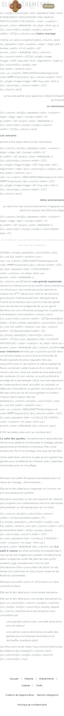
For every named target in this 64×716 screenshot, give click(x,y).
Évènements (46, 678)
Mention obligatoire (47, 695)
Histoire (28, 678)
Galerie (26, 685)
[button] (31, 6)
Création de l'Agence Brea (20, 695)
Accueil (14, 678)
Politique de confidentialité (32, 704)
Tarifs (39, 685)
